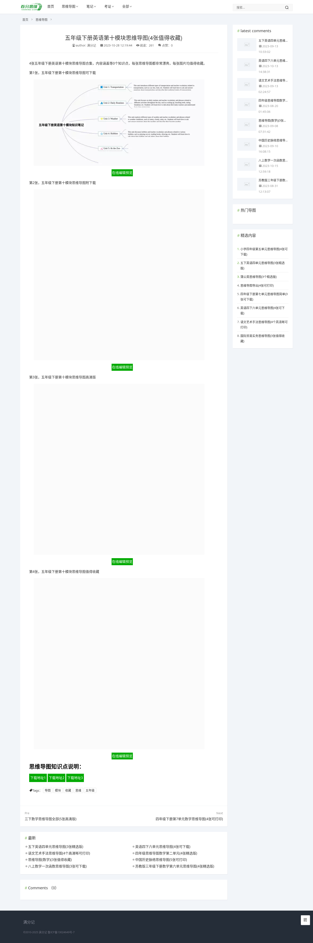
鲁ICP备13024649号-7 (61, 932)
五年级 (90, 790)
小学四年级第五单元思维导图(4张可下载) (264, 251)
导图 (48, 790)
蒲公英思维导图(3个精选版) (258, 277)
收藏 (68, 790)
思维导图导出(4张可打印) (257, 285)
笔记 (89, 6)
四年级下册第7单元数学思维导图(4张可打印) (189, 819)
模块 (58, 790)
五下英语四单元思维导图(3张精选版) (262, 265)
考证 (107, 6)
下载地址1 (38, 777)
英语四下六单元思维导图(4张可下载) (262, 310)
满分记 (43, 932)
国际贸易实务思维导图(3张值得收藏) (262, 338)
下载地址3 (75, 777)
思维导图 (68, 6)
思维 (78, 790)
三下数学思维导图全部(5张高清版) (50, 819)
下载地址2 (56, 777)
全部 (125, 6)
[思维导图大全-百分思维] (31, 9)
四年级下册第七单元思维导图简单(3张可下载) (264, 296)
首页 (50, 6)
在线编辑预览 (122, 172)
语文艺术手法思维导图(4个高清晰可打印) (264, 324)
